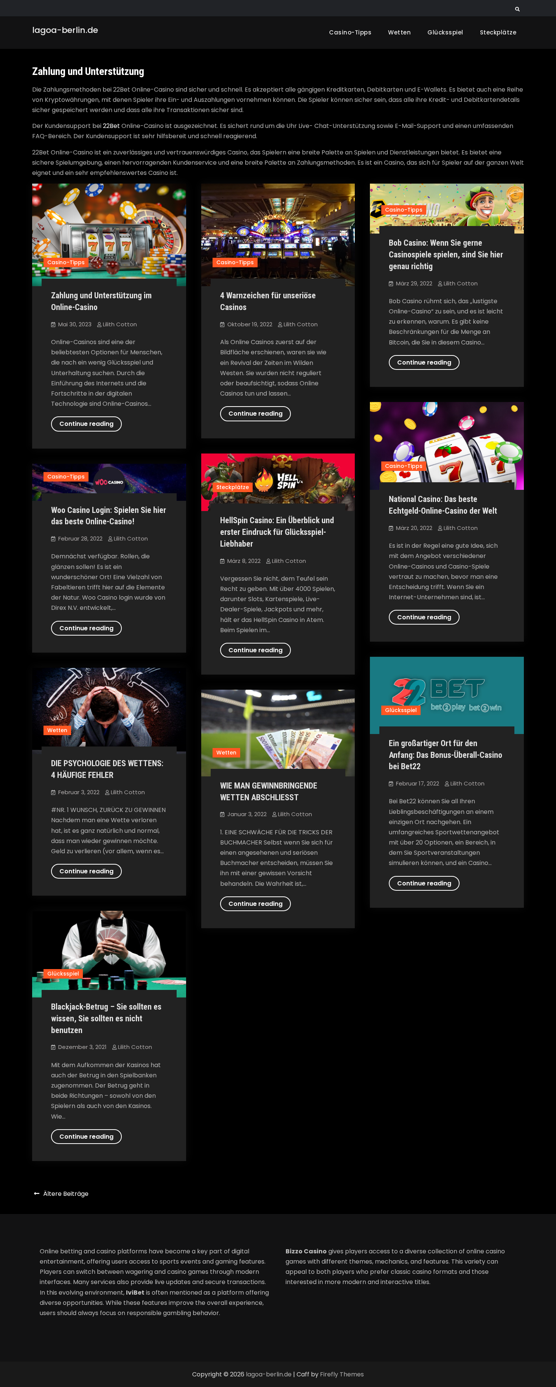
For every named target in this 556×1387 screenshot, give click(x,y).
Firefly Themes (342, 1374)
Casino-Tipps (350, 32)
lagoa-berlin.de (65, 30)
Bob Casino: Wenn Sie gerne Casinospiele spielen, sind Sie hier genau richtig (446, 254)
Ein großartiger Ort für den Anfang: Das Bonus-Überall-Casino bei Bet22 (445, 755)
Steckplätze (498, 32)
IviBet (135, 1292)
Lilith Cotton (120, 324)
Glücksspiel (445, 32)
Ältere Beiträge (66, 1193)
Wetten (399, 32)
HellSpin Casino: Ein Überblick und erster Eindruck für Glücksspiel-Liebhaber (277, 532)
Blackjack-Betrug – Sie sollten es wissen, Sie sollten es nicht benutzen (106, 1018)
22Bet (111, 126)
